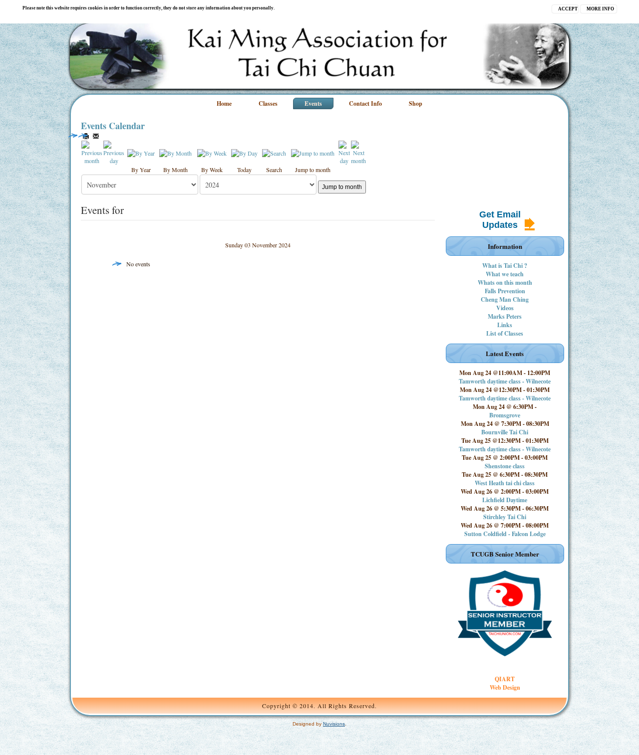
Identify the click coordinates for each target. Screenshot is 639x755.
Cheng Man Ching (505, 299)
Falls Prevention (505, 291)
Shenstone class (505, 466)
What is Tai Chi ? (504, 265)
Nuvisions (334, 724)
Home (224, 103)
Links (504, 325)
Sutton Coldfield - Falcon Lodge (505, 534)
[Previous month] (91, 152)
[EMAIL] (95, 136)
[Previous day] (113, 152)
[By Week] (212, 152)
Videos (505, 308)
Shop (415, 103)
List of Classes (504, 333)
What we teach (505, 274)
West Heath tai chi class (505, 483)
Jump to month (342, 187)
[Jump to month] (312, 152)
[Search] (274, 152)
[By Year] (141, 152)
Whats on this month (505, 282)
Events (313, 103)
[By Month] (175, 152)
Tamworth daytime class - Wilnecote (505, 381)
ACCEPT (568, 8)
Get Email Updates (500, 219)
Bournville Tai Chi (504, 432)
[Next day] (344, 152)
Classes (268, 103)
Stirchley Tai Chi (504, 517)
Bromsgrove (504, 415)
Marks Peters (505, 316)
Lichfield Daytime (504, 500)
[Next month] (358, 152)
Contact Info (365, 103)
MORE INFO (600, 8)
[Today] (244, 152)
